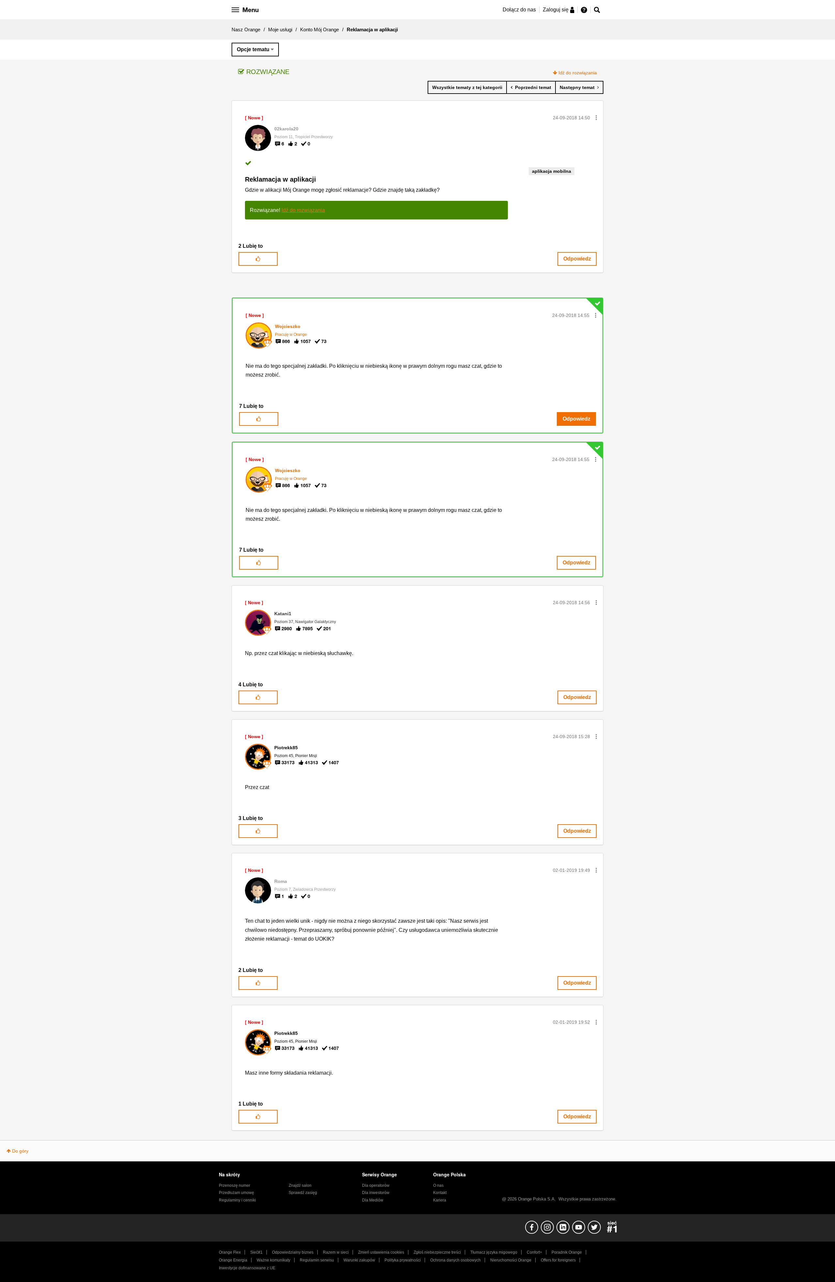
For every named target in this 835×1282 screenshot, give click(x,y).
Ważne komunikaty (273, 1260)
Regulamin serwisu (317, 1260)
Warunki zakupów (359, 1260)
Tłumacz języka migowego (493, 1252)
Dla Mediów (372, 1200)
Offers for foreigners (558, 1260)
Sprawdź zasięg (303, 1192)
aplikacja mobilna (551, 171)
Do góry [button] (20, 1151)
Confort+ (534, 1252)
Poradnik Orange (567, 1252)
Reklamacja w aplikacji (280, 179)
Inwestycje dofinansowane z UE (247, 1268)
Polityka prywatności (403, 1260)
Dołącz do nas (519, 9)
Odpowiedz (577, 258)
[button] (596, 117)
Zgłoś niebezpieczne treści (437, 1252)
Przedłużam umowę (236, 1192)
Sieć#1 (256, 1252)
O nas (438, 1185)
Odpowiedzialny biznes (292, 1252)
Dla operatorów (375, 1185)
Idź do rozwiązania (577, 72)
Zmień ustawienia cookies (381, 1252)
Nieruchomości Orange (510, 1260)
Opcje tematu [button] (253, 49)
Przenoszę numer (234, 1185)
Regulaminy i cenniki (237, 1200)
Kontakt (440, 1192)
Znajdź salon (300, 1185)
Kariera (439, 1200)
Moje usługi (280, 29)
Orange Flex (230, 1252)
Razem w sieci (336, 1252)
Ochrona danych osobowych (455, 1260)
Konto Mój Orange (319, 29)
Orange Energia (233, 1260)
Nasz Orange (246, 29)
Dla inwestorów (375, 1192)
